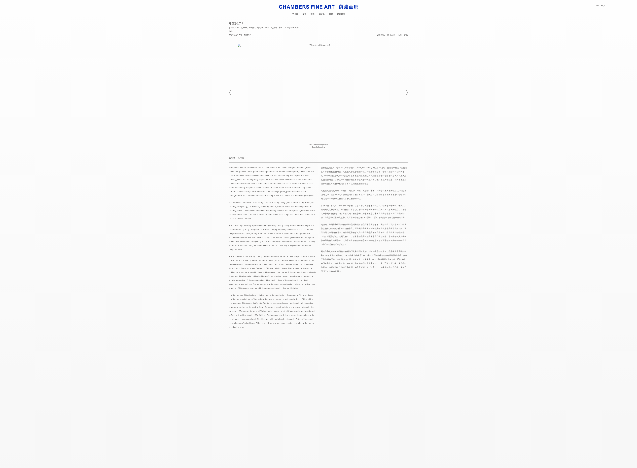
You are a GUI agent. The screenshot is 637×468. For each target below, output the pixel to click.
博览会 (322, 14)
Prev (230, 92)
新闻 (313, 14)
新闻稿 (232, 158)
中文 (603, 5)
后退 (406, 35)
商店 (331, 14)
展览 (304, 14)
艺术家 (295, 14)
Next (406, 92)
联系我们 (341, 14)
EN (597, 5)
